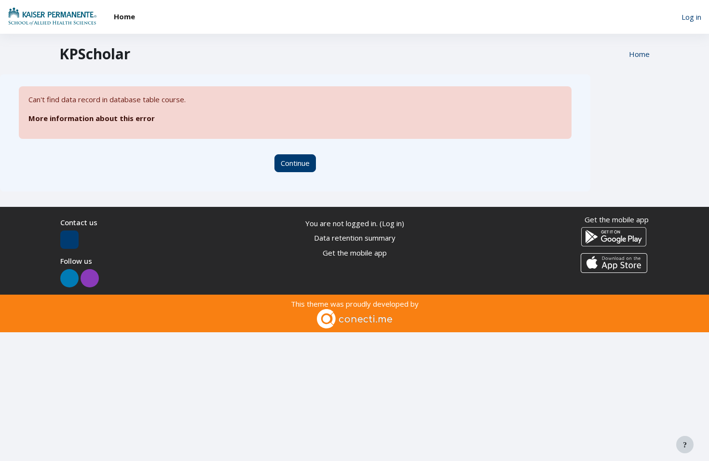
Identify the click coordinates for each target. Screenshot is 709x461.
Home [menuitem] (124, 16)
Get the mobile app (355, 253)
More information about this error (91, 118)
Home (639, 54)
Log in (691, 17)
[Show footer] (685, 444)
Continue (295, 163)
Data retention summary (354, 238)
